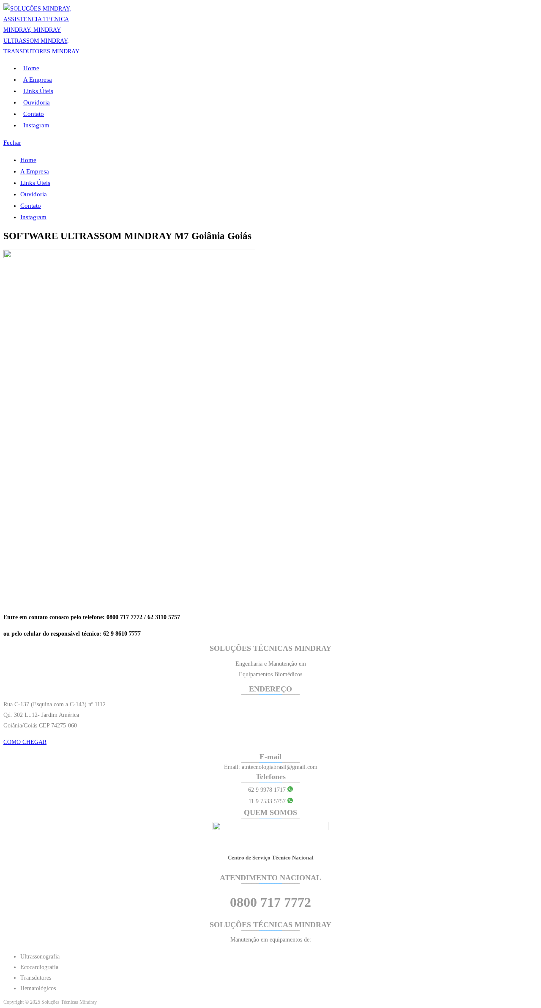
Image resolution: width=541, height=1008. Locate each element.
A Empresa (34, 171)
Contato (30, 205)
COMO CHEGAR (24, 742)
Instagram (33, 217)
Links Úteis (35, 182)
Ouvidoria (33, 194)
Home (28, 160)
